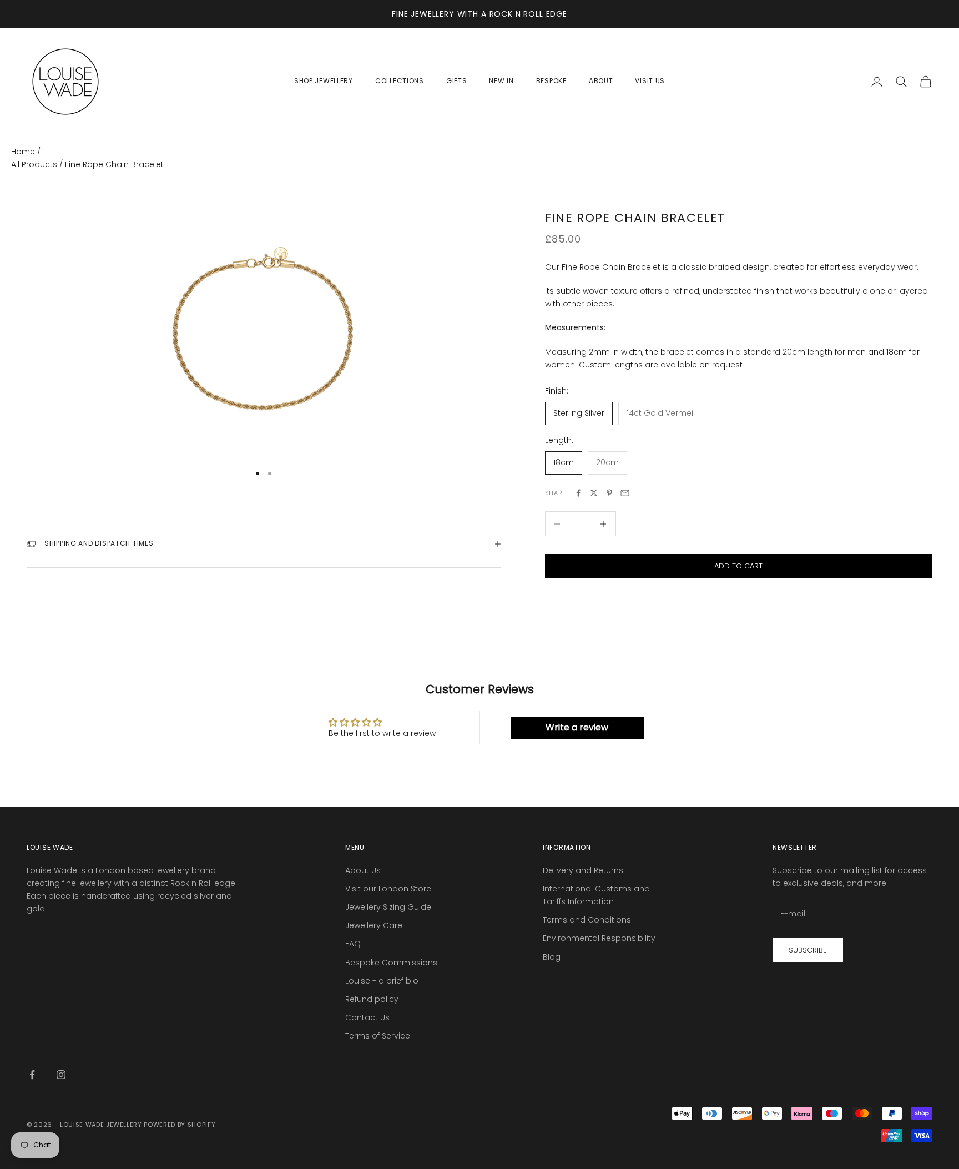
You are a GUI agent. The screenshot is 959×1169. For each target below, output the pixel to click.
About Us (363, 870)
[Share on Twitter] (593, 492)
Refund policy (371, 999)
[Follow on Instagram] (61, 1074)
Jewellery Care (373, 925)
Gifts (456, 80)
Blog (552, 957)
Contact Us (367, 1017)
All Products (35, 164)
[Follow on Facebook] (32, 1074)
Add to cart (738, 566)
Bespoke (551, 80)
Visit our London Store (388, 888)
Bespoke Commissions (391, 962)
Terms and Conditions (587, 919)
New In (501, 80)
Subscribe (808, 950)
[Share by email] (624, 492)
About (601, 80)
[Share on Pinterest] (609, 492)
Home (23, 151)
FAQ (353, 943)
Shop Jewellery (323, 80)
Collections (399, 80)
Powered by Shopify (179, 1124)
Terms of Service (377, 1035)
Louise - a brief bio (381, 980)
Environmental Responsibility (599, 938)
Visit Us (650, 80)
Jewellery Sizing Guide (388, 907)
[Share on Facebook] (578, 492)
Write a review (577, 727)
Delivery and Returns (583, 870)
